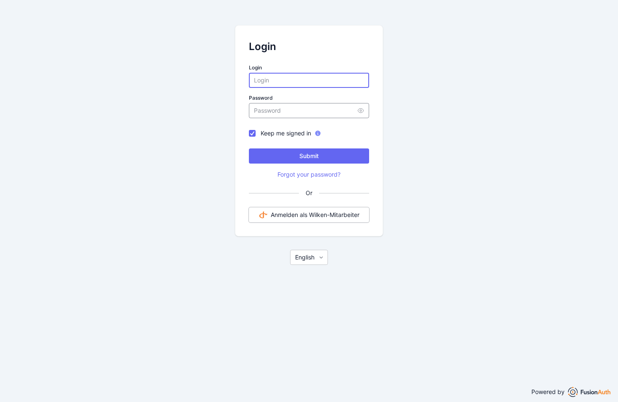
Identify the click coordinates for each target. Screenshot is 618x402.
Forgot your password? (309, 174)
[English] (309, 257)
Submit (309, 155)
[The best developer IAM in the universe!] (589, 392)
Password (261, 98)
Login (255, 67)
